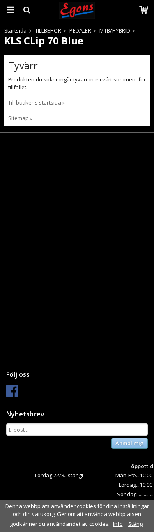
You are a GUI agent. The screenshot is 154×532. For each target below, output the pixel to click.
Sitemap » (20, 118)
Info (118, 523)
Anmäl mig (129, 443)
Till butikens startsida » (36, 102)
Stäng (135, 523)
